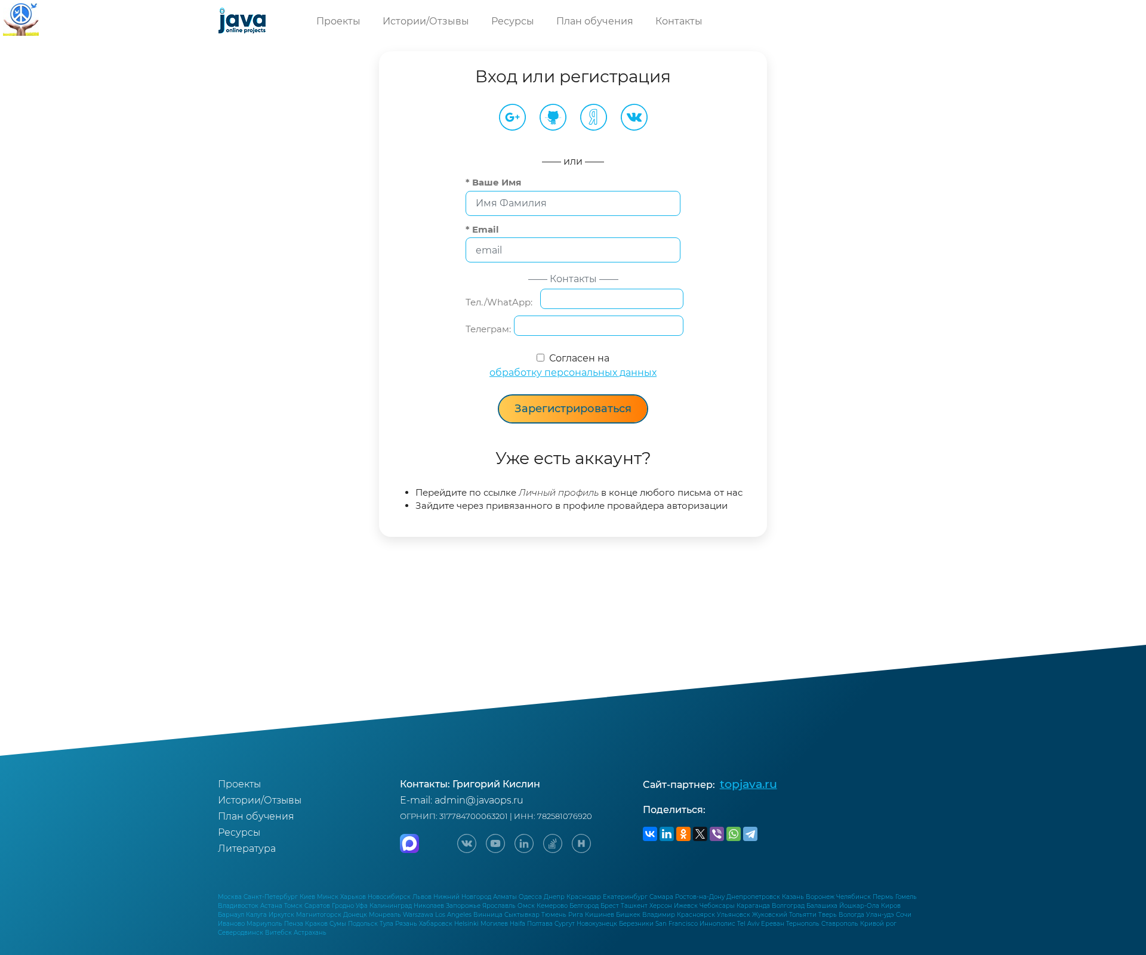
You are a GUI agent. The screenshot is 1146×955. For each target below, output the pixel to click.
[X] (700, 834)
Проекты (338, 21)
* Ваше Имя (493, 182)
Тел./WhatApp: (501, 302)
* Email (482, 229)
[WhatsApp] (733, 834)
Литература (247, 848)
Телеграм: (488, 329)
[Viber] (717, 834)
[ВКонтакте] (650, 834)
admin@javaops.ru (479, 800)
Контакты (679, 21)
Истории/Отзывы (426, 21)
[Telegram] (750, 834)
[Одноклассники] (683, 834)
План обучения (594, 21)
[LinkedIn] (667, 834)
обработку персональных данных (573, 372)
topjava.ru (748, 784)
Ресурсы (512, 21)
